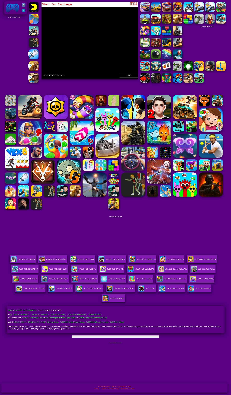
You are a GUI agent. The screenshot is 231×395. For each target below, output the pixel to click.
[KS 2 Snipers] (199, 23)
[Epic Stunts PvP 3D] (156, 11)
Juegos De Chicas (175, 259)
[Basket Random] (188, 82)
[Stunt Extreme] (188, 11)
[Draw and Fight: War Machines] (221, 70)
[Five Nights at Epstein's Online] (156, 82)
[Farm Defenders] (166, 23)
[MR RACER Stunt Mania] (145, 11)
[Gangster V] (33, 70)
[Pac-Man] (33, 11)
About (96, 389)
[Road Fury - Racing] (221, 23)
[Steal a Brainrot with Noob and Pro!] (145, 70)
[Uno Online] (156, 35)
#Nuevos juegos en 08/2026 (57, 322)
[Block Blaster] (188, 23)
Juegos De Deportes (146, 259)
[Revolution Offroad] (156, 23)
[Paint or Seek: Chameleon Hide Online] (33, 82)
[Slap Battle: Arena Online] (33, 58)
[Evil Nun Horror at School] (177, 58)
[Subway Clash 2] (156, 47)
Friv (10, 310)
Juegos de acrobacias (77, 314)
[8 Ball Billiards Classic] (156, 58)
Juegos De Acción (26, 259)
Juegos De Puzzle (86, 259)
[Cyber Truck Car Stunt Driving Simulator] (166, 11)
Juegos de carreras (40, 314)
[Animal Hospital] (210, 23)
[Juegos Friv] (24, 5)
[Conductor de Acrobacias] (177, 47)
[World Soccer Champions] (145, 58)
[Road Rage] (33, 47)
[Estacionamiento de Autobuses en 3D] (166, 47)
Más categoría (95, 314)
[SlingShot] (33, 23)
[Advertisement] (14, 55)
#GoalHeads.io (38, 322)
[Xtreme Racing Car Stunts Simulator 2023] (145, 23)
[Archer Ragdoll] (177, 82)
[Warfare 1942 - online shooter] (210, 70)
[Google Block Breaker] (166, 58)
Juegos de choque (21, 314)
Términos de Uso (127, 389)
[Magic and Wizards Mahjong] (166, 70)
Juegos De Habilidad (56, 259)
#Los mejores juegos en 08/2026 (81, 322)
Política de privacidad (109, 389)
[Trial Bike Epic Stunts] (199, 11)
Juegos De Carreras (115, 259)
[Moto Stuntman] (177, 11)
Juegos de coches (58, 314)
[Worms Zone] (145, 35)
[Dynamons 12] (199, 70)
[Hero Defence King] (145, 47)
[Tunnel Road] (145, 82)
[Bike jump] (33, 35)
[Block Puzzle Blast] (166, 82)
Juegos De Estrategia (205, 259)
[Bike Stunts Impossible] (221, 11)
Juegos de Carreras (25, 310)
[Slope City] (188, 70)
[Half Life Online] (177, 35)
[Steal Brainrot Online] (199, 82)
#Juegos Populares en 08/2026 (106, 322)
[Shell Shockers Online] (156, 70)
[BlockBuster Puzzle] (166, 35)
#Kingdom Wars (22, 322)
